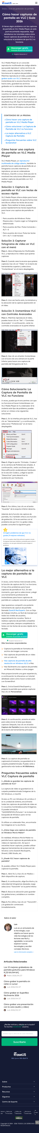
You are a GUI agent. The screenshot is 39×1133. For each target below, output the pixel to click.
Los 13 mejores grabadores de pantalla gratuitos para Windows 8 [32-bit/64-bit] (19, 970)
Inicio (4, 9)
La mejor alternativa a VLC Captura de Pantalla (18, 134)
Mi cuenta (36, 1112)
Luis (15, 924)
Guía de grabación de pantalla (21, 9)
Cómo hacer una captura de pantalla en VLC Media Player (20, 120)
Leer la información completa (23, 952)
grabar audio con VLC (11, 78)
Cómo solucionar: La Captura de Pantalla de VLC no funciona (21, 127)
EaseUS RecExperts (17, 610)
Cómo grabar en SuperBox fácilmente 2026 (16, 994)
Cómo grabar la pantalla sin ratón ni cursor (17, 982)
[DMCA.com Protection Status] (19, 1118)
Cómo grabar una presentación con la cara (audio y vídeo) (18, 1005)
